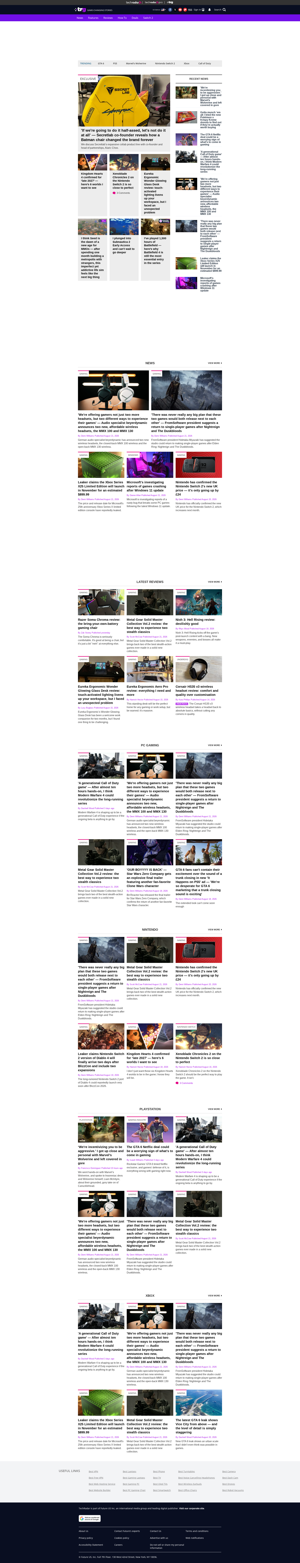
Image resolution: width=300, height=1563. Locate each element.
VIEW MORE (214, 363)
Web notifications (195, 1537)
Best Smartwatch (162, 1490)
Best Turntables (186, 1471)
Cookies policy (121, 1537)
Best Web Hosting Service (102, 1483)
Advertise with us (159, 1537)
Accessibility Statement (91, 1544)
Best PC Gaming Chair (134, 1490)
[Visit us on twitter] (175, 10)
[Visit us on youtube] (180, 10)
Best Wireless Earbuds (190, 1483)
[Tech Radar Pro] (152, 2)
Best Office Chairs (187, 1490)
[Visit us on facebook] (170, 10)
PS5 (115, 63)
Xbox (186, 63)
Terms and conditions (197, 1531)
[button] (220, 9)
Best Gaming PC (131, 1483)
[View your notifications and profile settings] (209, 10)
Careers (118, 1544)
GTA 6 (101, 63)
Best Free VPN (96, 1477)
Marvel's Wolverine (136, 63)
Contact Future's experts (127, 1531)
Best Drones (228, 1483)
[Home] (133, 2)
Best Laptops (129, 1471)
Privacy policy (86, 1537)
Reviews (108, 18)
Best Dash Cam (230, 1477)
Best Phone (159, 1471)
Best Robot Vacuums (233, 1490)
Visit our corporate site (191, 1508)
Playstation (85, 1119)
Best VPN (93, 1471)
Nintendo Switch (186, 1026)
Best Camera (229, 1471)
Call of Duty (204, 63)
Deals (135, 18)
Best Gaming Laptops (134, 1477)
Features (93, 18)
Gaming (83, 373)
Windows (133, 455)
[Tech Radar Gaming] (168, 2)
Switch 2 (148, 18)
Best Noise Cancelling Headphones (196, 1477)
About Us (83, 1531)
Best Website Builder (100, 1490)
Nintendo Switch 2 (165, 63)
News (80, 18)
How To (122, 18)
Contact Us (155, 1531)
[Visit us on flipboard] (185, 10)
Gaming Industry (137, 1119)
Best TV (157, 1477)
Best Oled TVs (160, 1483)
